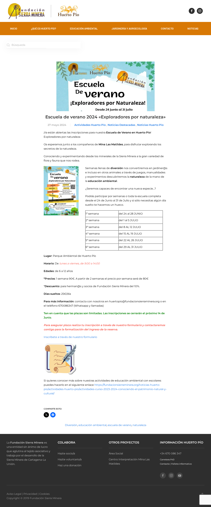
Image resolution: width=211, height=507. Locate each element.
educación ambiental (92, 425)
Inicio (13, 28)
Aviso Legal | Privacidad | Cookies (28, 493)
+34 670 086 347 (170, 453)
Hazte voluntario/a (70, 459)
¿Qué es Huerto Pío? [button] (43, 28)
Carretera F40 (167, 459)
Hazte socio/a (66, 453)
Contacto (165, 463)
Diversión (71, 425)
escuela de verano (119, 425)
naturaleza (139, 425)
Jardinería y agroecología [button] (129, 28)
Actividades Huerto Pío (90, 125)
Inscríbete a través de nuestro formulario (71, 337)
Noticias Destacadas (121, 125)
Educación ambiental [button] (84, 28)
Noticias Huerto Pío (150, 125)
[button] (202, 494)
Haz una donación (69, 465)
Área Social (116, 453)
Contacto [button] (167, 28)
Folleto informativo (181, 463)
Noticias (192, 28)
